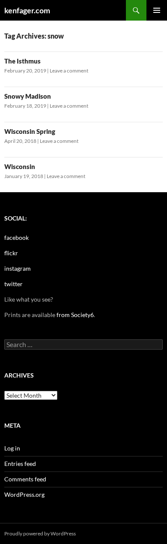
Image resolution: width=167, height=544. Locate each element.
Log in (12, 448)
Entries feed (20, 463)
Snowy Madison (27, 96)
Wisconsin (19, 166)
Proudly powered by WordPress (40, 533)
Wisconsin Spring (29, 131)
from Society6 (75, 314)
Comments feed (25, 479)
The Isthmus (22, 61)
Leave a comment (69, 70)
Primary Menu (156, 10)
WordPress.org (24, 494)
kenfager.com (27, 10)
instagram (17, 268)
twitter (13, 283)
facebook (16, 237)
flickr (11, 253)
